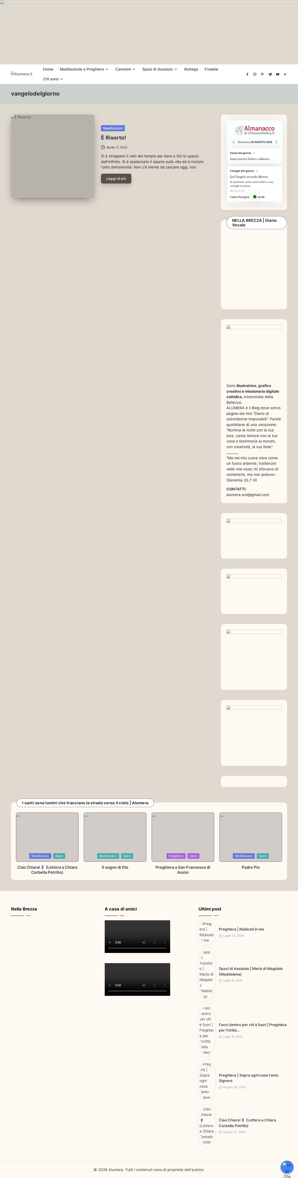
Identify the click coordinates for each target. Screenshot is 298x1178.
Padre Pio (251, 867)
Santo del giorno (255, 156)
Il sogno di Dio (115, 867)
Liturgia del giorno (255, 184)
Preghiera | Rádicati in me (241, 929)
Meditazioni (113, 128)
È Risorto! (113, 138)
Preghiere (176, 856)
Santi (59, 856)
